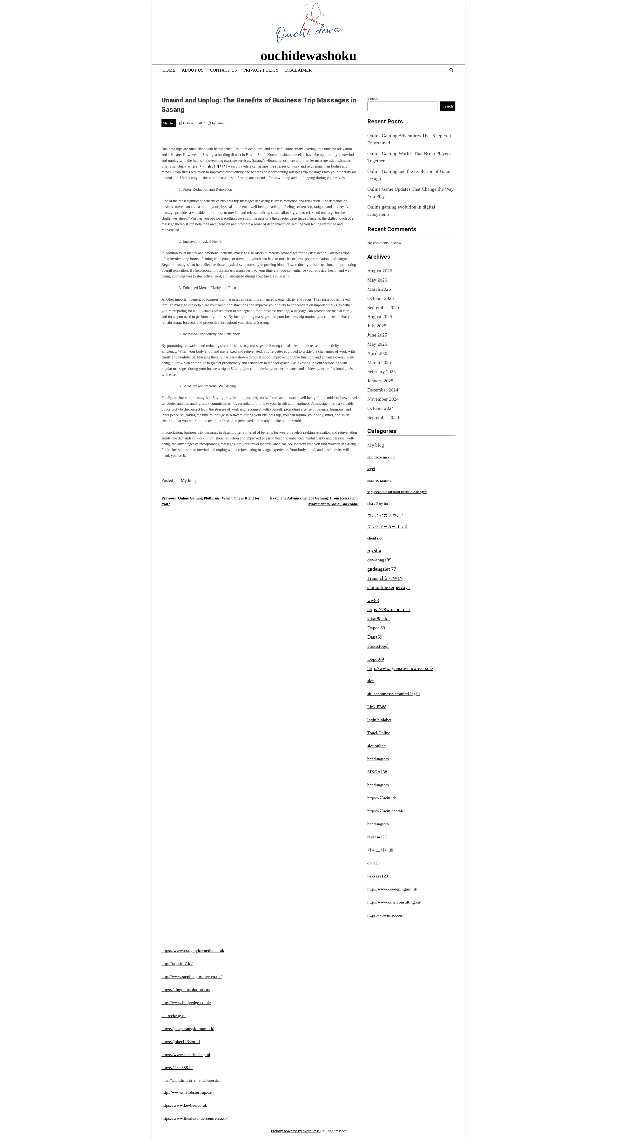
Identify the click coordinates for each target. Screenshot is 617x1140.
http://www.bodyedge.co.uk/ (186, 1002)
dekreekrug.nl (173, 1015)
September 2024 (383, 417)
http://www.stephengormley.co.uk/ (191, 976)
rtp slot (374, 550)
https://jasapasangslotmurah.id (187, 1028)
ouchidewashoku (308, 55)
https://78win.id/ (381, 798)
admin (222, 123)
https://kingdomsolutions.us (185, 989)
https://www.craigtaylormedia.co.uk (192, 950)
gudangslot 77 (381, 569)
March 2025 (379, 362)
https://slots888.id (177, 1067)
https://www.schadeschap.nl (185, 1054)
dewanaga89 (379, 559)
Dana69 (374, 637)
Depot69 (375, 659)
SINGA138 (377, 771)
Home (168, 70)
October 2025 (380, 298)
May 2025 (377, 344)
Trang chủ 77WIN (384, 578)
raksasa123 (377, 837)
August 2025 (379, 316)
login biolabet (379, 719)
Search (372, 98)
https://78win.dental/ (385, 811)
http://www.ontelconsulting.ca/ (394, 902)
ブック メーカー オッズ (387, 527)
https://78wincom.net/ (388, 609)
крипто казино (379, 480)
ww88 (373, 600)
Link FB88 (376, 706)
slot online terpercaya (388, 587)
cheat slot (374, 538)
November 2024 (383, 399)
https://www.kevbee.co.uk (184, 1105)
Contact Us (223, 70)
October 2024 (380, 408)
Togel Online (378, 732)
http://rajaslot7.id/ (177, 963)
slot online (376, 745)
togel (371, 469)
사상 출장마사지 (213, 166)
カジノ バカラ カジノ (385, 515)
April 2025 (378, 353)
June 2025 (377, 334)
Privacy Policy (261, 70)
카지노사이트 (380, 850)
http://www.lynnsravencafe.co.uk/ (400, 668)
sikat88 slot (378, 618)
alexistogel (378, 646)
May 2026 (377, 280)
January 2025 (380, 380)
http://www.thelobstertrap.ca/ (186, 1092)
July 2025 (376, 325)
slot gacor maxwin (381, 457)
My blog (168, 123)
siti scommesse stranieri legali (393, 693)
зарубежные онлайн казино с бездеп (397, 492)
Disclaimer (298, 70)
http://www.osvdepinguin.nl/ (392, 889)
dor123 (373, 863)
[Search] (451, 70)
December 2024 (382, 389)
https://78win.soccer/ (385, 915)
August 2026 (379, 270)
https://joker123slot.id (180, 1041)
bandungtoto (378, 758)
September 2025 (383, 307)
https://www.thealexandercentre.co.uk (194, 1118)
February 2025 (381, 371)
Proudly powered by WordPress (295, 1131)
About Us (192, 70)
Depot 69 (376, 627)
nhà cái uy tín (377, 503)
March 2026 (379, 289)
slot (370, 680)
